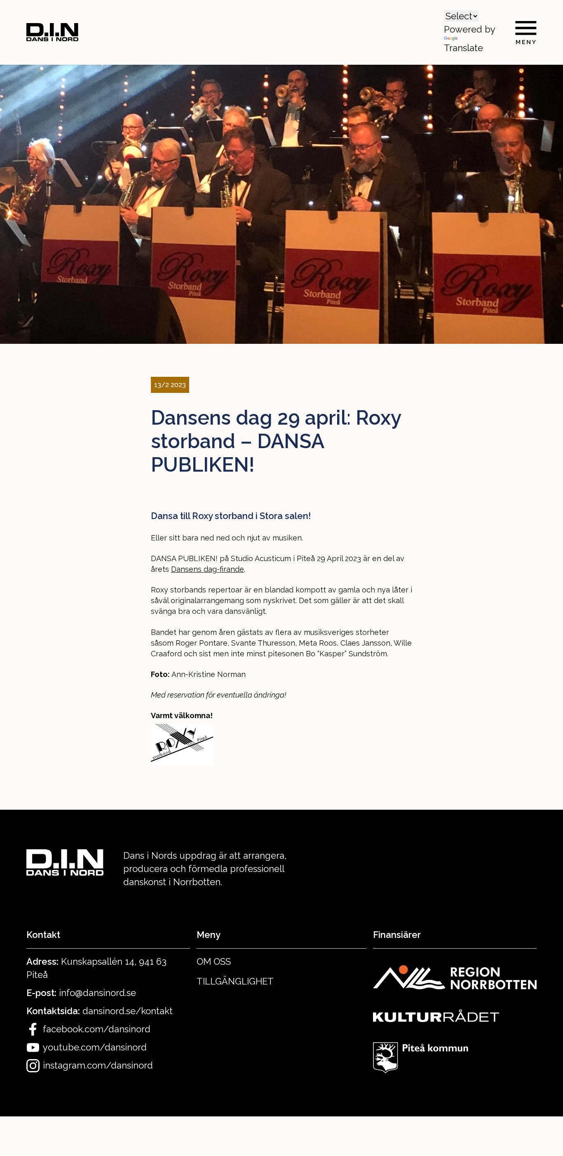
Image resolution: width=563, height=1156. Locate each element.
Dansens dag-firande (207, 569)
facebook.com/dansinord (96, 1029)
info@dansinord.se (97, 992)
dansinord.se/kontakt (127, 1011)
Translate (463, 47)
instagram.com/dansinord (98, 1065)
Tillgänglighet (235, 981)
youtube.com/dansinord (95, 1047)
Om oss (214, 961)
